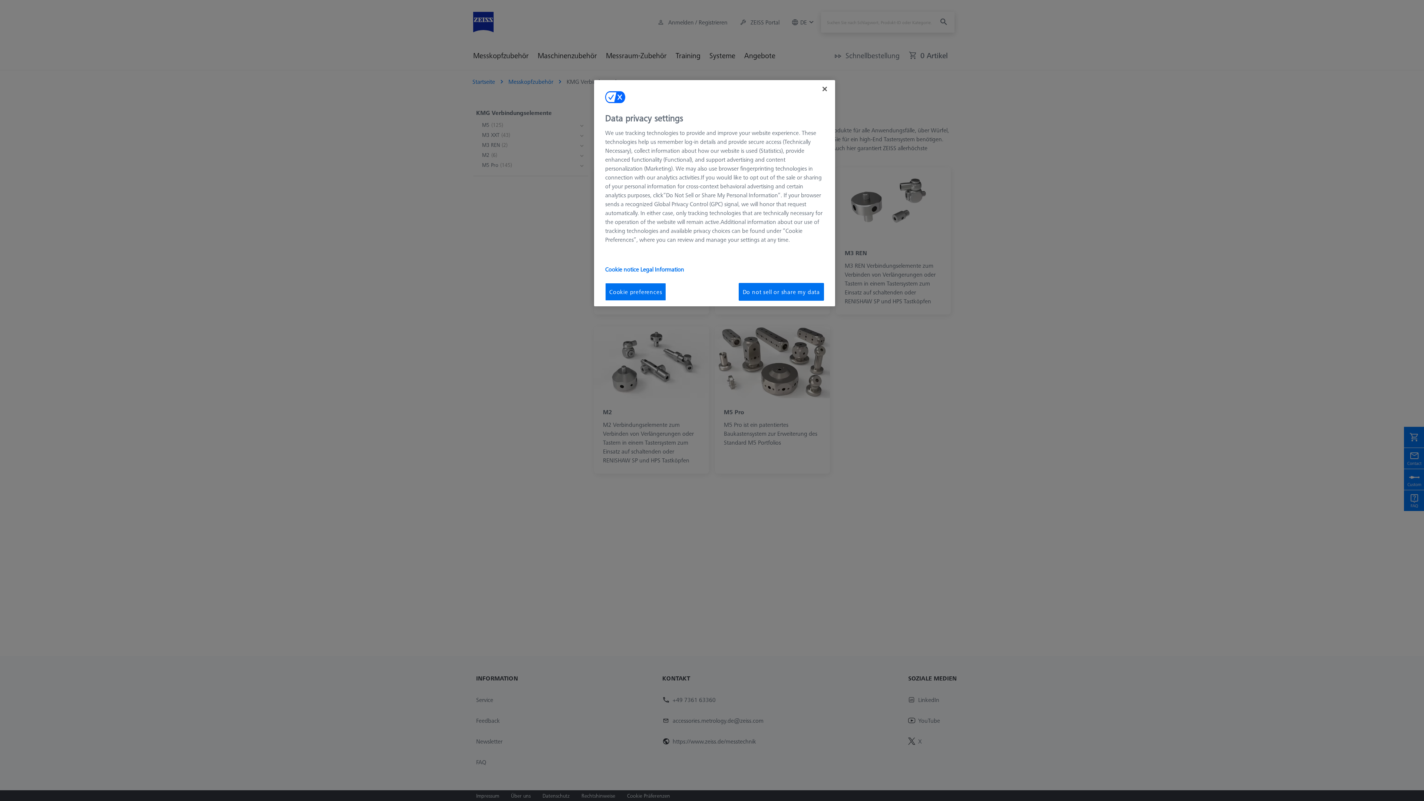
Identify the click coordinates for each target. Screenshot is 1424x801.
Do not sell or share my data (781, 292)
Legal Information (662, 269)
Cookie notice (622, 269)
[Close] (825, 89)
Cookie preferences (635, 292)
